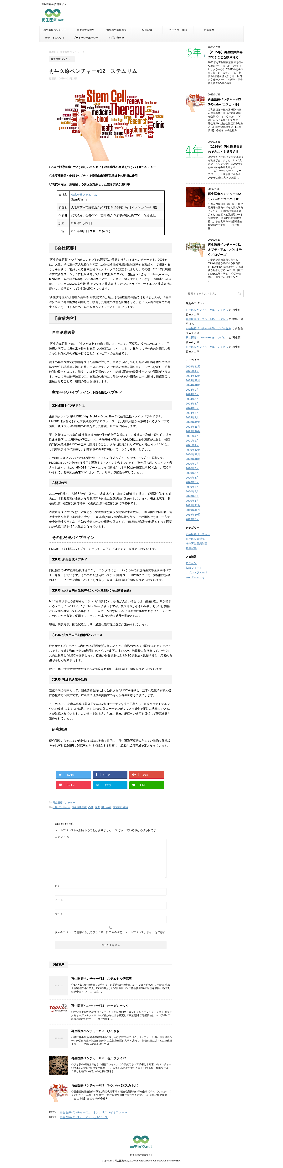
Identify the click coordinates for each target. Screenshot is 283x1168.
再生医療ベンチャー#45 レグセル (207, 309)
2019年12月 (193, 505)
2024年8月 (192, 394)
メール (59, 899)
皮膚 (97, 807)
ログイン (191, 563)
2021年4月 (192, 435)
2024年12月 (193, 375)
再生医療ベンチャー (55, 30)
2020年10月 (193, 459)
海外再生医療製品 (116, 30)
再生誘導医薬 (79, 807)
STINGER (175, 1160)
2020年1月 (192, 500)
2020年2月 (192, 496)
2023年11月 (193, 426)
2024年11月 (193, 380)
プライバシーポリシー (85, 37)
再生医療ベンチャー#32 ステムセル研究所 (101, 978)
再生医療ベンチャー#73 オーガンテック (100, 1005)
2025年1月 (192, 371)
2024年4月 (192, 412)
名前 (57, 885)
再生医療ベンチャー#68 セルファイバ (98, 1058)
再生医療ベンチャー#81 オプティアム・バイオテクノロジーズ (226, 249)
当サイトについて (55, 37)
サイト (59, 913)
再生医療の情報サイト (141, 1155)
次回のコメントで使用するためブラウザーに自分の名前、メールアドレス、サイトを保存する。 (110, 934)
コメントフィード (196, 572)
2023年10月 (193, 431)
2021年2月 (192, 440)
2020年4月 (192, 486)
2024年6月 (192, 403)
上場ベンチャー (61, 807)
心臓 (90, 807)
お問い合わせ (116, 37)
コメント (62, 836)
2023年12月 (193, 422)
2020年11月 (193, 454)
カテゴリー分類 (178, 30)
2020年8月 (192, 468)
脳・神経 (106, 807)
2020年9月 (192, 463)
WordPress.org (195, 577)
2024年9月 (192, 389)
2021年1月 (192, 445)
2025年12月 (193, 366)
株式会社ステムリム (84, 194)
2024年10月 (193, 385)
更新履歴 (209, 30)
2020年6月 (192, 477)
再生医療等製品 (85, 30)
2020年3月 (192, 491)
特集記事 (147, 30)
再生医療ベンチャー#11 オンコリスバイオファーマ (93, 1112)
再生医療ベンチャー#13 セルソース (84, 1117)
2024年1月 (192, 417)
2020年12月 (193, 449)
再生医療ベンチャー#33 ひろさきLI (96, 1031)
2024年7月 (192, 398)
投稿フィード (194, 567)
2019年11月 (193, 510)
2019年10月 (193, 514)
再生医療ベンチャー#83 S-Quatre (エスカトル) (104, 1085)
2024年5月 (192, 408)
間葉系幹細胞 (120, 807)
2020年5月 (192, 482)
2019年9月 (192, 519)
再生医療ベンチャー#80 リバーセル (208, 328)
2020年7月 (192, 472)
